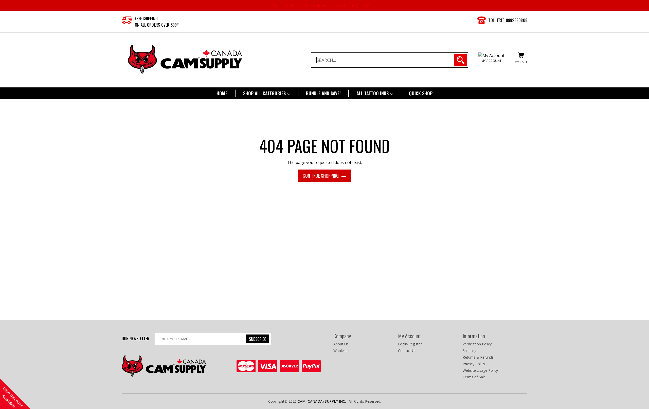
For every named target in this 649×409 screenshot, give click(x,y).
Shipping (469, 350)
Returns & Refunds (478, 357)
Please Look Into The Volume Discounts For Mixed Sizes (324, 5)
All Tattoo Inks (373, 93)
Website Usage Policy (480, 370)
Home (222, 93)
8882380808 (517, 20)
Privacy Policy (474, 363)
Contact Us (407, 350)
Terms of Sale (474, 377)
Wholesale (341, 350)
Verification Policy (477, 344)
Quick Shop (420, 93)
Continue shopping (321, 175)
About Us (341, 344)
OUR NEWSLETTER (135, 338)
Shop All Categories (265, 93)
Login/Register (410, 344)
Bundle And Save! (323, 93)
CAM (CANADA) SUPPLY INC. (322, 401)
